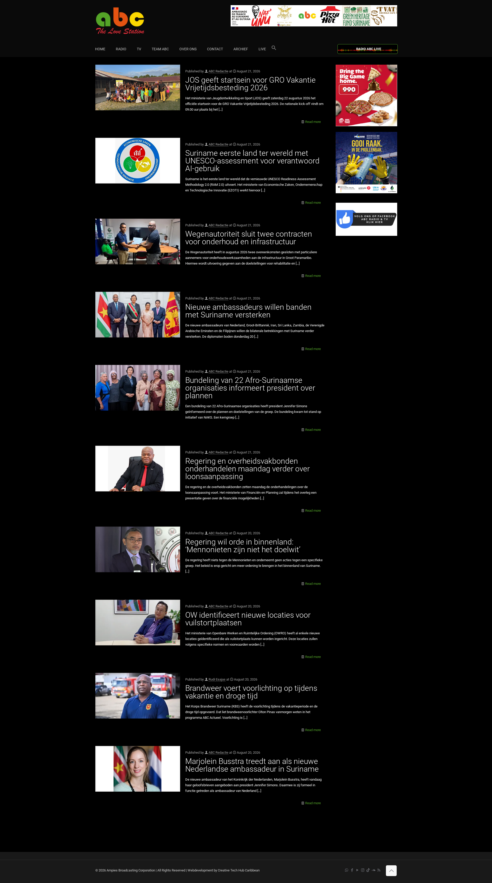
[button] (273, 49)
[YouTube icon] (357, 870)
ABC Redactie (218, 71)
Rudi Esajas (217, 679)
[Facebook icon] (352, 870)
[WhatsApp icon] (346, 870)
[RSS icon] (379, 870)
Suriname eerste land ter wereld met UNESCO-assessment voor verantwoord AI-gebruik (252, 161)
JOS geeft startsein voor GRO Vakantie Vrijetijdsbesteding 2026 (250, 83)
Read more (313, 122)
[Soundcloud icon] (373, 870)
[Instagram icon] (363, 870)
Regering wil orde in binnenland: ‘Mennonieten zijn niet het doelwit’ (242, 545)
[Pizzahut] (366, 125)
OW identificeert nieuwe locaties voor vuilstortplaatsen (248, 618)
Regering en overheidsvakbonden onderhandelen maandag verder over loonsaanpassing (247, 469)
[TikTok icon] (368, 870)
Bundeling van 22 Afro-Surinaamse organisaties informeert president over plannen (250, 388)
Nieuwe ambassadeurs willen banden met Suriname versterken (248, 311)
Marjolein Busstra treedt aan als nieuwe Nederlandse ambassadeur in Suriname (252, 765)
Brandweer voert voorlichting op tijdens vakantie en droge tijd (251, 692)
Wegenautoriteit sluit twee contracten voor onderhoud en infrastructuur (248, 237)
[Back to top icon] (391, 870)
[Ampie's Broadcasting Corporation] (130, 20)
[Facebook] (366, 235)
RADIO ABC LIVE (368, 49)
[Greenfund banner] (366, 192)
